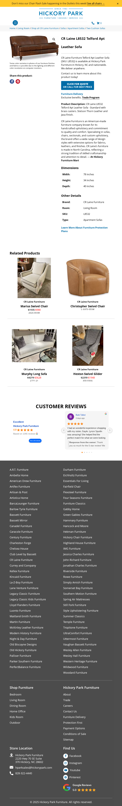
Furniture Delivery (72, 94)
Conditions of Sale (74, 734)
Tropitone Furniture (75, 627)
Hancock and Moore (75, 526)
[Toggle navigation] (15, 22)
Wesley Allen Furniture (77, 650)
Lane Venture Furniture (24, 588)
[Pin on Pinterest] (18, 81)
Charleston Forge (20, 543)
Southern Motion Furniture (80, 593)
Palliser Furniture (20, 655)
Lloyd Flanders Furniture (25, 605)
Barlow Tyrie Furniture (23, 509)
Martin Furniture (20, 622)
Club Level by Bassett (23, 554)
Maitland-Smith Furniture (25, 616)
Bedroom (15, 694)
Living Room (17, 700)
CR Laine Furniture (34, 301)
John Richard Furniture (77, 560)
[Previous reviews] (63, 430)
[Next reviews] (109, 430)
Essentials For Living (76, 481)
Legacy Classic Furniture (25, 593)
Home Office (17, 711)
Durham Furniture (74, 469)
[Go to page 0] (82, 452)
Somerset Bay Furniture (78, 588)
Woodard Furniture (75, 672)
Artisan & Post (18, 492)
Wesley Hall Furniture (76, 655)
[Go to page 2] (86, 452)
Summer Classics (74, 616)
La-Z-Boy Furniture (21, 582)
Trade (66, 700)
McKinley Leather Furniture (26, 627)
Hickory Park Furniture (26, 426)
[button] (54, 39)
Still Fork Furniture (74, 605)
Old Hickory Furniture (23, 650)
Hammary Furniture (75, 520)
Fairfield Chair (72, 486)
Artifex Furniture (20, 486)
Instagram (75, 763)
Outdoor (15, 722)
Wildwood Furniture (75, 667)
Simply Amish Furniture (78, 582)
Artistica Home (19, 498)
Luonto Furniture (20, 610)
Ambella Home (19, 475)
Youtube (75, 770)
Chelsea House (19, 548)
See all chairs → (96, 3)
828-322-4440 (23, 773)
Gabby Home (71, 509)
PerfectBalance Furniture (25, 667)
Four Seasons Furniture (77, 498)
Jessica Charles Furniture (78, 554)
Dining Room (18, 705)
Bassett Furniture (20, 515)
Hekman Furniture (74, 531)
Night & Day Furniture (23, 639)
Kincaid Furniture (20, 577)
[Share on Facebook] (12, 81)
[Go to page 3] (89, 452)
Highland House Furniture (79, 543)
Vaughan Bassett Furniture (79, 644)
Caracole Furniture (21, 531)
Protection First (72, 722)
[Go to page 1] (84, 452)
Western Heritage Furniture (80, 661)
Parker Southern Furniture (26, 661)
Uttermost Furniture (75, 639)
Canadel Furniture (21, 526)
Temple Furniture (74, 622)
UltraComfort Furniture (77, 633)
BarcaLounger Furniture (24, 503)
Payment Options (74, 728)
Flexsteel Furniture (74, 492)
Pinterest (74, 777)
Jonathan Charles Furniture (80, 565)
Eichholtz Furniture (75, 475)
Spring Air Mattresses (76, 599)
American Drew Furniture (25, 481)
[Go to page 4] (91, 452)
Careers (68, 705)
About (67, 694)
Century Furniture (21, 537)
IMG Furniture (71, 548)
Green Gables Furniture (77, 515)
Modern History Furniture (25, 633)
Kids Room (16, 717)
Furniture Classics (74, 503)
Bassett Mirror (19, 520)
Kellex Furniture (19, 571)
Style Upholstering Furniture (80, 610)
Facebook (75, 756)
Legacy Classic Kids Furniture (28, 599)
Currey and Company (23, 565)
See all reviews (35, 440)
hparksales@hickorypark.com (33, 767)
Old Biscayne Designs (23, 644)
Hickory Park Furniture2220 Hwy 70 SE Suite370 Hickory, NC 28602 (29, 758)
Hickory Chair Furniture (77, 537)
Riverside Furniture (75, 571)
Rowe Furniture (72, 577)
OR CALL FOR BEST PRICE (77, 85)
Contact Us (70, 711)
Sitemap (68, 739)
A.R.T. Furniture (19, 469)
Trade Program (91, 97)
